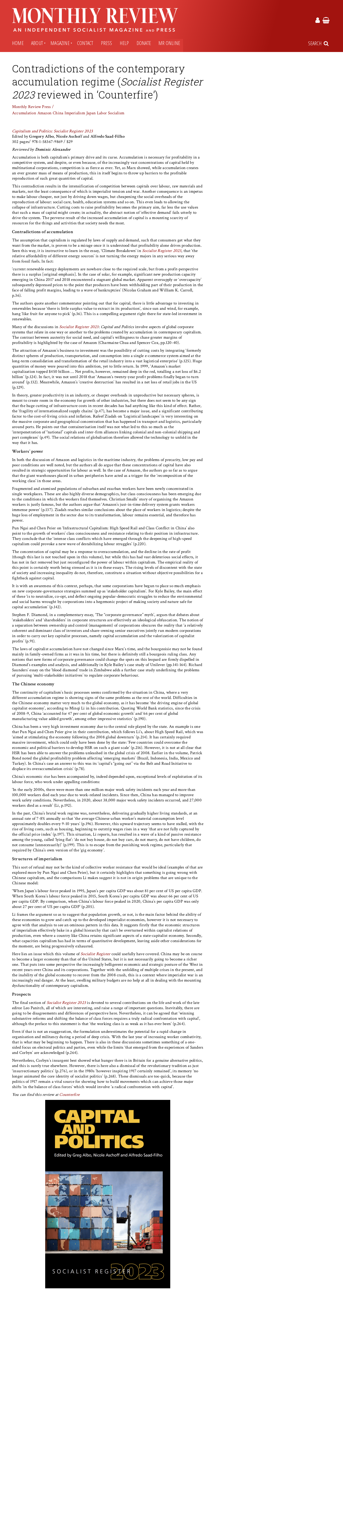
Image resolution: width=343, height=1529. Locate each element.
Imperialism (75, 113)
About (37, 42)
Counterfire (69, 1094)
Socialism (116, 113)
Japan (91, 113)
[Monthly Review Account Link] (317, 21)
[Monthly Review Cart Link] (326, 21)
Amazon (44, 113)
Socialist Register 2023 (161, 250)
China (58, 113)
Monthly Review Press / (33, 107)
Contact (85, 42)
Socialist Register (95, 954)
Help (124, 42)
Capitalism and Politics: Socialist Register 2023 (52, 131)
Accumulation (24, 113)
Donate (144, 42)
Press (106, 42)
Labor (102, 113)
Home (18, 42)
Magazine (60, 42)
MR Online (169, 42)
